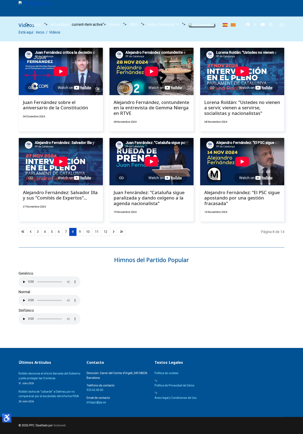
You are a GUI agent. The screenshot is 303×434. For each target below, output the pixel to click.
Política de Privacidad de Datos (174, 385)
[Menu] (281, 24)
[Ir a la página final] (121, 232)
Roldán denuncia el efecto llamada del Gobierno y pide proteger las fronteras (49, 378)
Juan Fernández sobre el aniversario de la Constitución (55, 105)
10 (88, 232)
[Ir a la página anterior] (30, 232)
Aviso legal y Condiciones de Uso (176, 397)
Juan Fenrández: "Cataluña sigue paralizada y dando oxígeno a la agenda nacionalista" (149, 197)
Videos (114, 24)
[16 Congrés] (201, 24)
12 (105, 232)
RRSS (133, 24)
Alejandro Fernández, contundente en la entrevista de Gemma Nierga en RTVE (151, 107)
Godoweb (59, 425)
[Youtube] (263, 24)
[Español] (227, 24)
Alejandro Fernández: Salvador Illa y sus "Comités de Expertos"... (60, 195)
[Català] (235, 24)
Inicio (36, 24)
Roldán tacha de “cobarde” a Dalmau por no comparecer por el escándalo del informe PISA (49, 396)
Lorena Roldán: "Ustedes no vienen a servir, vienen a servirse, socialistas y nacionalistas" (242, 107)
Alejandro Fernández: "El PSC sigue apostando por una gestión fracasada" (242, 197)
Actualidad (59, 24)
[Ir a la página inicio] (23, 232)
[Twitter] (255, 24)
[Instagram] (270, 24)
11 (97, 232)
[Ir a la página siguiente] (113, 232)
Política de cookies (167, 373)
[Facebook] (248, 24)
